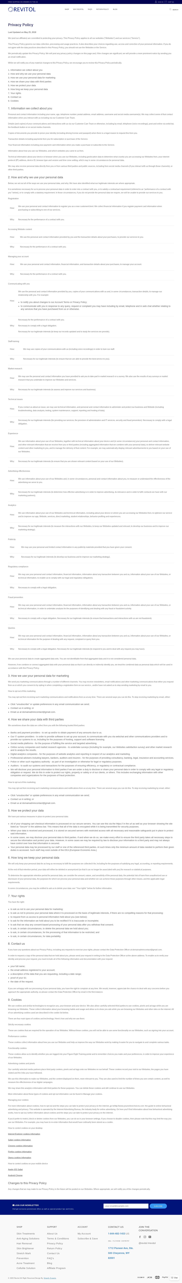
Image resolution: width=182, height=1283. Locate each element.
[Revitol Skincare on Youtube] (150, 1237)
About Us (52, 1233)
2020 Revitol (15, 1278)
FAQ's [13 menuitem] (90, 9)
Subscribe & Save (88, 1238)
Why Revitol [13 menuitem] (78, 9)
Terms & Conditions (58, 1238)
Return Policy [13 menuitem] (102, 9)
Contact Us (53, 1253)
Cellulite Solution (26, 1268)
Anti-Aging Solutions (28, 1238)
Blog (49, 1263)
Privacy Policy (55, 1243)
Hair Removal (24, 1243)
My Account (84, 1233)
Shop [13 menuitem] (67, 9)
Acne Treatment (25, 1263)
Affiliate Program (56, 1268)
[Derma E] (22, 9)
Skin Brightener (25, 1248)
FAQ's (50, 1258)
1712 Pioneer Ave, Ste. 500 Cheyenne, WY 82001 (120, 1253)
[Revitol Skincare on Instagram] (145, 1237)
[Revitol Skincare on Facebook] (140, 1237)
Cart (171, 2)
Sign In (160, 2)
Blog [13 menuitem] (115, 9)
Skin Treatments (26, 1233)
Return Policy (54, 1248)
